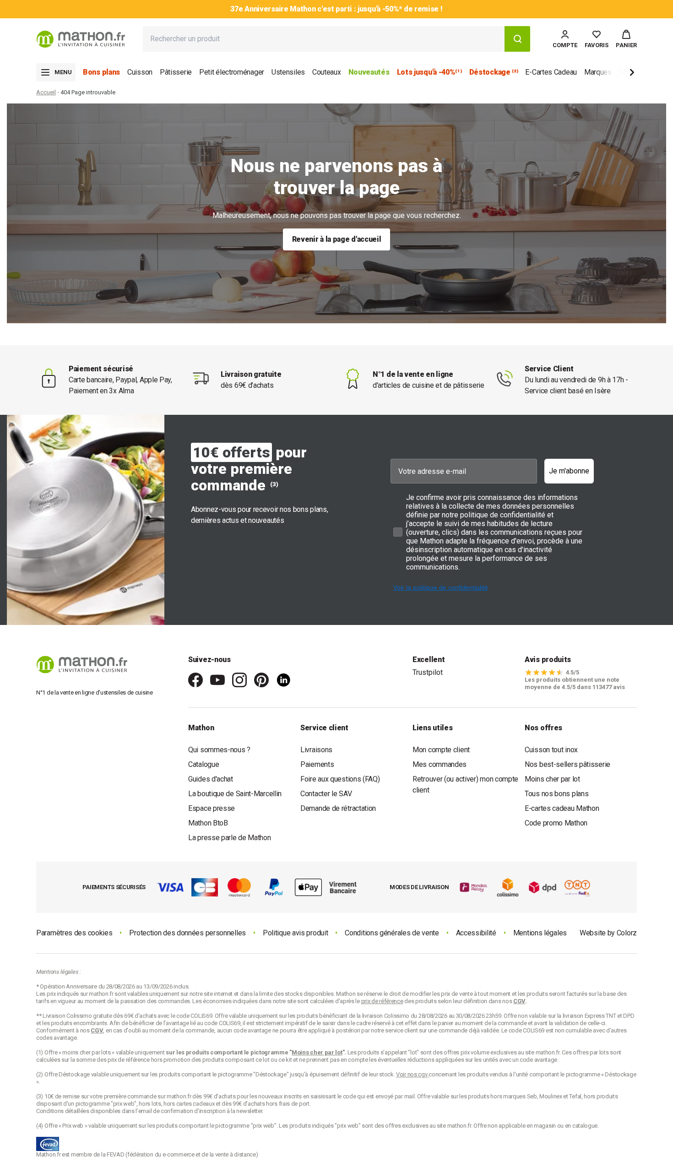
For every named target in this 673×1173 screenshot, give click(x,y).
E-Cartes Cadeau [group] (551, 72)
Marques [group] (598, 72)
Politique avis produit (295, 933)
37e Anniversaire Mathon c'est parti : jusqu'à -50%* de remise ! (336, 9)
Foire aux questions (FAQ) (340, 779)
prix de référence (129, 1059)
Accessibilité (476, 933)
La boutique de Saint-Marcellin (235, 793)
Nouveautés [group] (369, 72)
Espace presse (211, 808)
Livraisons (316, 749)
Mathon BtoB (208, 823)
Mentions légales (540, 933)
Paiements (317, 764)
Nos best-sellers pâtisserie (567, 764)
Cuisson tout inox (551, 749)
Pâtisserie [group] (176, 72)
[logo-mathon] (80, 39)
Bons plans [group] (101, 72)
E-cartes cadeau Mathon (562, 808)
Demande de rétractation (338, 808)
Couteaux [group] (326, 72)
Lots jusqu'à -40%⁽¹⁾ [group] (429, 72)
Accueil (46, 92)
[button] (626, 39)
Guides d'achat (210, 779)
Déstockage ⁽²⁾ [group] (493, 72)
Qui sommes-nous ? (219, 749)
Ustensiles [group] (288, 72)
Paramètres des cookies (74, 933)
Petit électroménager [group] (231, 72)
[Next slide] (617, 74)
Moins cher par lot (552, 779)
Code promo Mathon (556, 823)
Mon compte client (441, 749)
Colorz (627, 933)
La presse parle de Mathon (229, 837)
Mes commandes (439, 764)
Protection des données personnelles (187, 933)
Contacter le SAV (326, 793)
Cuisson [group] (139, 72)
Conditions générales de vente (392, 933)
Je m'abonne (569, 471)
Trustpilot (427, 672)
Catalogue (203, 764)
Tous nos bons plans (556, 793)
